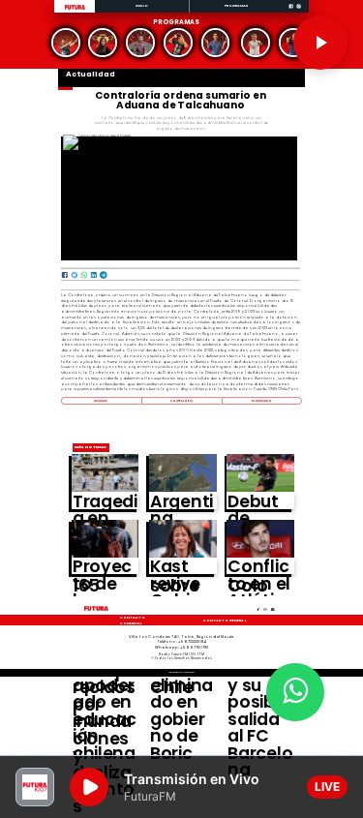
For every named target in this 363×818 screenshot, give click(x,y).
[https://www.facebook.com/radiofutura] (290, 12)
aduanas (101, 401)
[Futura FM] (65, 42)
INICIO (142, 5)
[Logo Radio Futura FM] (75, 10)
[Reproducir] (320, 42)
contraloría (182, 401)
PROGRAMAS (237, 5)
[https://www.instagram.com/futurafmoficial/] (298, 12)
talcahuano (262, 401)
